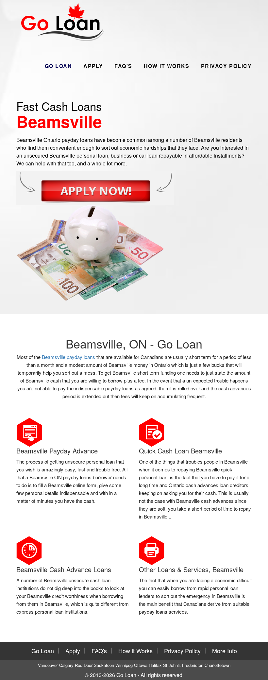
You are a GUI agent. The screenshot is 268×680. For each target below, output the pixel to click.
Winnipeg (124, 665)
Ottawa (140, 665)
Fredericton (192, 665)
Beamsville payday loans (68, 356)
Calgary (66, 665)
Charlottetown (217, 665)
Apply (93, 66)
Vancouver (48, 665)
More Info (224, 650)
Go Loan (58, 66)
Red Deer (83, 665)
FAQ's (123, 66)
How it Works (167, 66)
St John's (172, 665)
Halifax (155, 665)
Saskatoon (104, 665)
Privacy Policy (226, 66)
